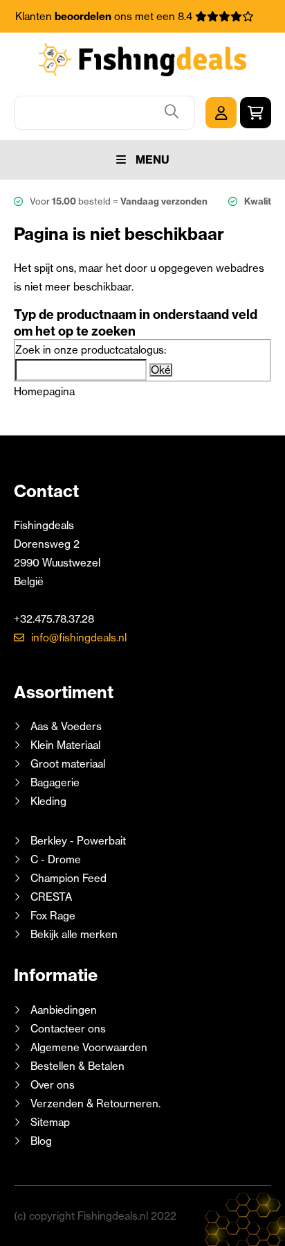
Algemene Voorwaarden (88, 1047)
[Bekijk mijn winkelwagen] (255, 112)
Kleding (48, 801)
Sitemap (50, 1122)
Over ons (52, 1084)
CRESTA (51, 896)
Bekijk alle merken (74, 934)
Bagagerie (55, 782)
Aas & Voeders (66, 726)
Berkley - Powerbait (78, 840)
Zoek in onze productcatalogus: (90, 349)
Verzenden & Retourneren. (95, 1103)
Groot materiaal (67, 763)
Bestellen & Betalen (77, 1066)
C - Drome (55, 859)
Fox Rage (52, 915)
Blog (40, 1141)
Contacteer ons (68, 1028)
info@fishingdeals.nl (79, 637)
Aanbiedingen (63, 1009)
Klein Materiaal (65, 745)
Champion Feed (68, 878)
